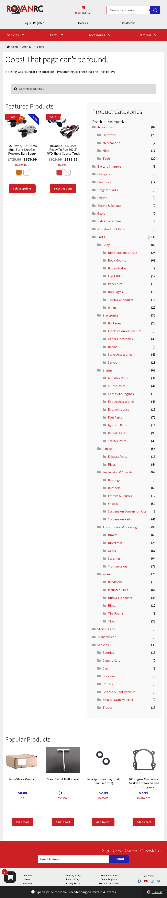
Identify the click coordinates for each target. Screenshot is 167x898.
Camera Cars (111, 660)
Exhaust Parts (117, 456)
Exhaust (108, 449)
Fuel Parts (115, 417)
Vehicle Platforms (109, 875)
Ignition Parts (117, 425)
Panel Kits (115, 284)
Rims (111, 605)
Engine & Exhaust (109, 206)
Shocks (113, 504)
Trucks (107, 707)
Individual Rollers (109, 221)
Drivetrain (115, 543)
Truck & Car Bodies (121, 300)
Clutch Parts (116, 386)
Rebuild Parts (117, 433)
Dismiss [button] (157, 892)
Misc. (106, 151)
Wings (112, 307)
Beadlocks (115, 582)
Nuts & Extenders (120, 598)
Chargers (103, 174)
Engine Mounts (118, 409)
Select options (22, 188)
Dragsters (109, 676)
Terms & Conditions (109, 883)
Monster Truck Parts (111, 229)
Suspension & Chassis (117, 472)
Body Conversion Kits (122, 253)
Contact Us (128, 23)
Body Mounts (117, 260)
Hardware (109, 135)
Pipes (112, 464)
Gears (101, 213)
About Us (27, 875)
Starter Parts (117, 441)
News (27, 879)
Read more (22, 822)
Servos (112, 362)
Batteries (114, 323)
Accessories (97, 35)
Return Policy (73, 879)
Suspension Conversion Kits (127, 511)
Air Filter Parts (118, 378)
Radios (112, 347)
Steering (114, 558)
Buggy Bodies (117, 268)
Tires (111, 621)
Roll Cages (115, 292)
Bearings (114, 480)
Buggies (108, 652)
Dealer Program (109, 879)
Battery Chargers (109, 166)
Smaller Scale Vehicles (118, 700)
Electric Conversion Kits (124, 331)
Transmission (117, 566)
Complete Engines (121, 394)
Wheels (108, 574)
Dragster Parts (107, 190)
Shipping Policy (73, 875)
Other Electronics (120, 339)
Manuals (83, 23)
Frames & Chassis (120, 496)
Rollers (108, 684)
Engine (102, 198)
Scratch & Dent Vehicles (119, 692)
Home (15, 46)
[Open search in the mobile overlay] (133, 10)
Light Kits (115, 276)
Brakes (113, 535)
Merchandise (111, 143)
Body (106, 245)
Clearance (104, 182)
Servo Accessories (120, 354)
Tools (107, 158)
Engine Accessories (121, 401)
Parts (54, 35)
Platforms (143, 35)
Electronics (111, 315)
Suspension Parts (120, 519)
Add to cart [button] (63, 822)
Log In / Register (34, 23)
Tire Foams (116, 613)
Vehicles (13, 35)
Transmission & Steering (120, 527)
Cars (106, 668)
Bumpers (114, 488)
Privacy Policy (73, 883)
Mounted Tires (118, 590)
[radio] (19, 172)
